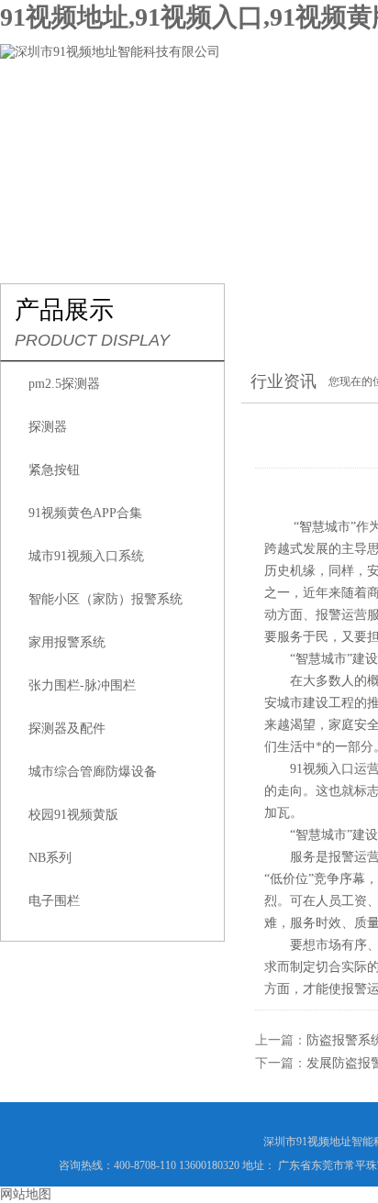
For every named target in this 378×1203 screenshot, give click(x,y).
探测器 (47, 427)
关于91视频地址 (173, 107)
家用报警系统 (67, 642)
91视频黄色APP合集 (85, 513)
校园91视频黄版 (73, 815)
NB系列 (50, 858)
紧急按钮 (54, 470)
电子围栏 (54, 901)
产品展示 (295, 107)
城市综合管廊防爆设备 (92, 771)
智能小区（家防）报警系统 (105, 599)
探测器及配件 (67, 728)
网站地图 (25, 1194)
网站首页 (51, 107)
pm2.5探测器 (64, 384)
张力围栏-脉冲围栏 (82, 685)
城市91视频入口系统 (86, 556)
